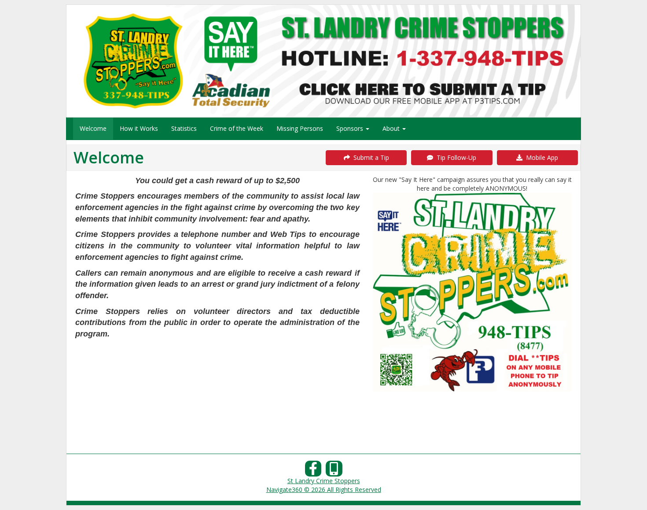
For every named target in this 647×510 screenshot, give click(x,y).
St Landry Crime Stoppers (323, 481)
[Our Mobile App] (334, 471)
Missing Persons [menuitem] (299, 128)
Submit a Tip (369, 157)
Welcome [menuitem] (93, 128)
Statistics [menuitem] (184, 128)
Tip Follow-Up (454, 157)
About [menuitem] (391, 128)
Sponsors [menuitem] (350, 128)
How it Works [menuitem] (139, 128)
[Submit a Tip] (323, 60)
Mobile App (540, 157)
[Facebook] (313, 471)
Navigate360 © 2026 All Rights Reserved (323, 489)
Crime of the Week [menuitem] (236, 128)
